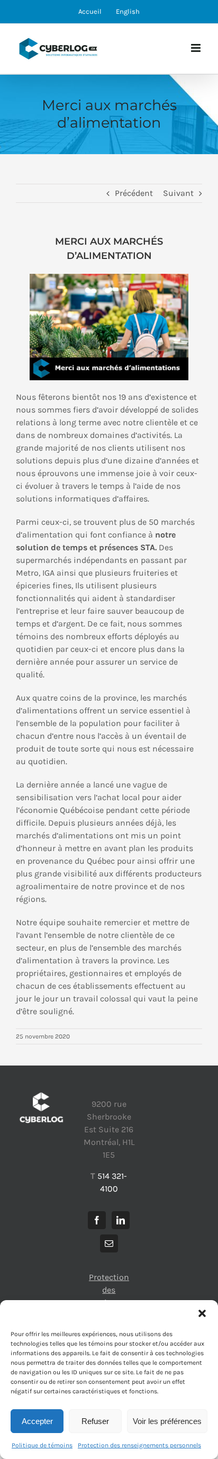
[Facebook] (97, 1220)
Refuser (95, 1421)
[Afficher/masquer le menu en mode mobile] (196, 47)
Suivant (178, 193)
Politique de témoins (42, 1445)
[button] (202, 1313)
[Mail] (109, 1243)
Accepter (37, 1421)
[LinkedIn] (121, 1220)
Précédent (134, 193)
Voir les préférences (167, 1421)
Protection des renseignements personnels (139, 1445)
